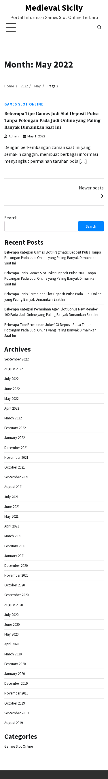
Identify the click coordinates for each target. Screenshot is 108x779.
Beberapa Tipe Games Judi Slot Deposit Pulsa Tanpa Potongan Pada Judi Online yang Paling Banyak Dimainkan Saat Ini (52, 120)
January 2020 (14, 673)
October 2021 (14, 467)
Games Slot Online (23, 104)
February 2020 (15, 663)
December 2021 (16, 447)
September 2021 (16, 477)
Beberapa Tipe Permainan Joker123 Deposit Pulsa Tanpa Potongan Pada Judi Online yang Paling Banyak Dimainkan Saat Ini (50, 330)
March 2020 (13, 654)
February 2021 (15, 546)
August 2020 (13, 605)
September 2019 (16, 713)
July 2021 (11, 496)
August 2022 (13, 369)
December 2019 (16, 683)
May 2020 (11, 634)
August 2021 (13, 486)
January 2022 (14, 437)
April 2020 (11, 644)
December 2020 (16, 565)
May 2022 (11, 398)
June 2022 (12, 388)
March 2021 (13, 536)
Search (11, 217)
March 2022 (13, 418)
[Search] (99, 27)
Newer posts (91, 188)
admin (14, 136)
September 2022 (16, 359)
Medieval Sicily (54, 7)
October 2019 (14, 703)
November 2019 (16, 693)
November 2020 (16, 575)
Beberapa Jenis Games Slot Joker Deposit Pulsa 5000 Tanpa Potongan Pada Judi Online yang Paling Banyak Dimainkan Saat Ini (50, 278)
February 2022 (15, 427)
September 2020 (16, 594)
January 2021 (14, 555)
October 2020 (14, 585)
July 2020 (11, 614)
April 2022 (11, 408)
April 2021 (11, 526)
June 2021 (12, 506)
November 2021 (16, 457)
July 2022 (11, 378)
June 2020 (12, 624)
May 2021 (11, 516)
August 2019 (13, 722)
